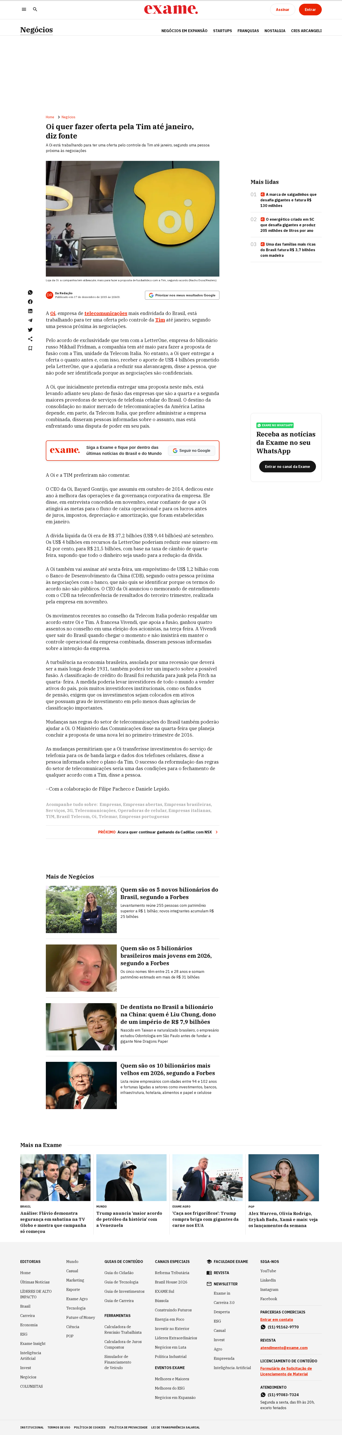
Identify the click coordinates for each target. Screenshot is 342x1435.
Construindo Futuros (173, 1310)
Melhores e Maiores (172, 1379)
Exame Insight (33, 1343)
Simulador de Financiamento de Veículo (117, 1362)
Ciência (72, 1326)
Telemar (108, 816)
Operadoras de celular (142, 810)
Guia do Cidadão (119, 1272)
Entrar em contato (276, 1319)
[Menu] (24, 10)
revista (221, 1272)
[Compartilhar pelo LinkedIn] (30, 311)
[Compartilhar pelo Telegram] (30, 320)
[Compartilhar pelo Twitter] (30, 329)
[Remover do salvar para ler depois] (30, 348)
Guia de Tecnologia (121, 1282)
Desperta (222, 1312)
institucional (32, 1427)
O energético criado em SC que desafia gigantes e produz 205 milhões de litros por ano (287, 225)
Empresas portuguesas (144, 816)
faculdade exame (231, 1261)
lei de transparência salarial (175, 1427)
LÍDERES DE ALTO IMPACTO (36, 1294)
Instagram (269, 1289)
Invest (25, 1367)
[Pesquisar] (35, 10)
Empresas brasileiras (187, 804)
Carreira (27, 1315)
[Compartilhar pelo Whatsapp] (30, 292)
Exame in (222, 1293)
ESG (23, 1334)
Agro (218, 1349)
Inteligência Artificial (30, 1355)
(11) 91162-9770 (283, 1327)
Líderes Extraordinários (176, 1338)
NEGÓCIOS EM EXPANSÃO (184, 30)
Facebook (268, 1298)
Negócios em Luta (170, 1347)
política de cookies (90, 1427)
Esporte (73, 1289)
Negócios (36, 29)
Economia (29, 1325)
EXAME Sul (164, 1291)
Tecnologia (76, 1308)
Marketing (75, 1280)
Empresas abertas (142, 804)
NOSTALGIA (275, 30)
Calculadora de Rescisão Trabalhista (123, 1329)
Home (50, 117)
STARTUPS (222, 30)
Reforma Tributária (172, 1272)
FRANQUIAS (248, 30)
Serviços (55, 810)
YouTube (268, 1271)
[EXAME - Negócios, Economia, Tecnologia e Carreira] (171, 9)
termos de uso (58, 1427)
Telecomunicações (95, 810)
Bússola (162, 1300)
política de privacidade (128, 1427)
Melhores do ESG (170, 1388)
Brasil (25, 1306)
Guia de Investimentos (124, 1291)
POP (70, 1336)
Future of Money (80, 1317)
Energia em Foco (169, 1319)
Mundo (72, 1261)
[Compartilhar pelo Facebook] (30, 302)
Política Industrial (171, 1356)
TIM (50, 816)
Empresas (110, 804)
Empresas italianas (189, 810)
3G (70, 810)
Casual (72, 1271)
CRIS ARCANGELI (306, 30)
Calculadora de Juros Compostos (123, 1344)
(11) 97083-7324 (283, 1394)
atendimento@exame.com (284, 1347)
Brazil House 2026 (171, 1282)
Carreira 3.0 (224, 1302)
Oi (94, 816)
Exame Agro (77, 1298)
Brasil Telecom (73, 816)
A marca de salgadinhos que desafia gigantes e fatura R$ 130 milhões (288, 200)
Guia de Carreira (119, 1300)
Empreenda (224, 1358)
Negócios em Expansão (175, 1397)
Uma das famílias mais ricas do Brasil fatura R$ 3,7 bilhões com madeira (288, 250)
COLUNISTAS (31, 1386)
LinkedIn (268, 1280)
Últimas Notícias (35, 1282)
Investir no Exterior (172, 1328)
